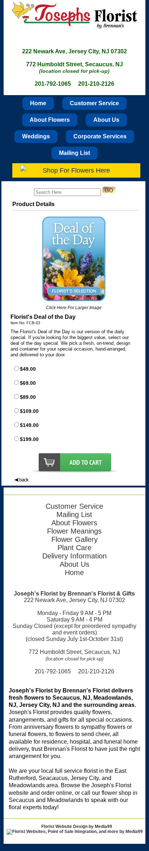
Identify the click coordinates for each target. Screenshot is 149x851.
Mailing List (74, 153)
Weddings (36, 136)
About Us (106, 120)
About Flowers (50, 120)
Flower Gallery (74, 539)
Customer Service (94, 103)
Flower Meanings (74, 531)
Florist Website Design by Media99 (76, 826)
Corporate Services (100, 136)
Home (38, 103)
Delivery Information (74, 556)
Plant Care (74, 548)
